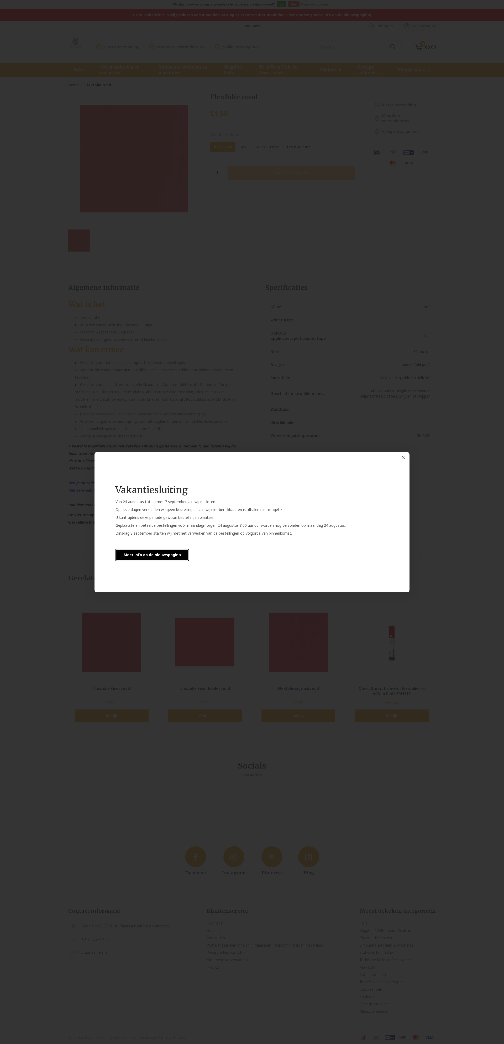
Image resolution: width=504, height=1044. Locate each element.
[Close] (404, 457)
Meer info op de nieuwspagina (152, 554)
